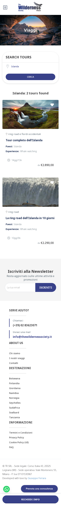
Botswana (14, 378)
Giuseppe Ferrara (37, 478)
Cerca (30, 76)
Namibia (14, 393)
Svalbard (14, 412)
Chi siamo (14, 353)
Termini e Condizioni (20, 432)
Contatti (13, 363)
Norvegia (14, 397)
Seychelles (14, 402)
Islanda (17, 146)
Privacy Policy (16, 437)
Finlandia (14, 383)
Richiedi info (30, 499)
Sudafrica (14, 407)
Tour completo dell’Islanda (24, 140)
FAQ (11, 447)
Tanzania (14, 417)
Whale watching (28, 151)
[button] (6, 489)
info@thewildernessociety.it (32, 337)
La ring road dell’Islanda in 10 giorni (30, 218)
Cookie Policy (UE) (19, 442)
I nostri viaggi (17, 358)
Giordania (14, 388)
